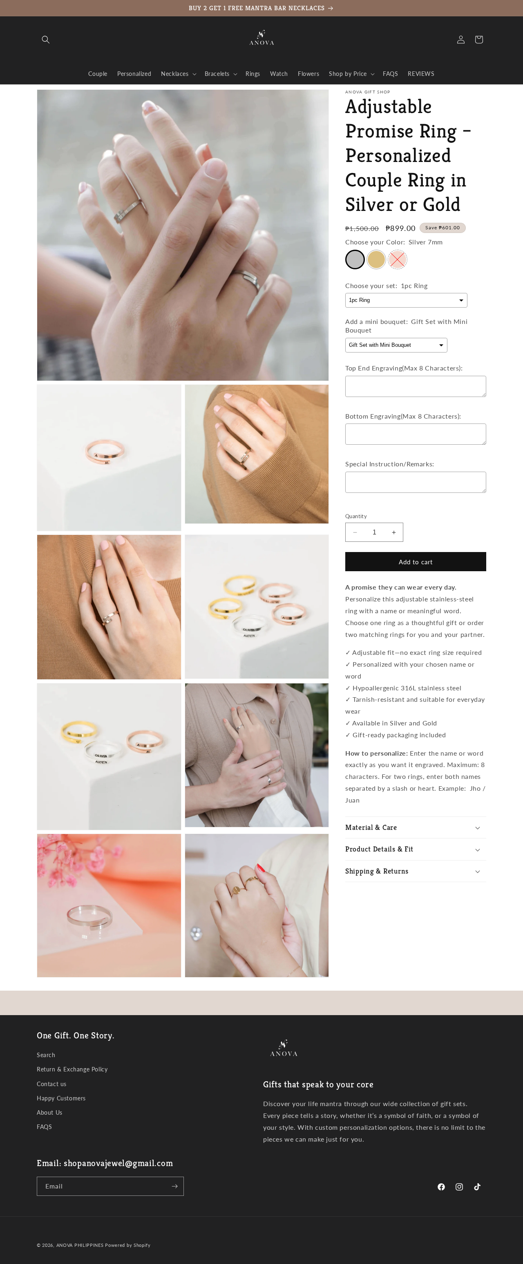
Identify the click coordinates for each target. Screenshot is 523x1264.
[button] (46, 40)
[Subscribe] (174, 1186)
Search (46, 1054)
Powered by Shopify (128, 1245)
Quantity (356, 516)
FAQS (44, 1126)
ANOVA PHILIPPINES (80, 1245)
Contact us (52, 1083)
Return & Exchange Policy (72, 1069)
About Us (50, 1112)
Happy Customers (61, 1098)
